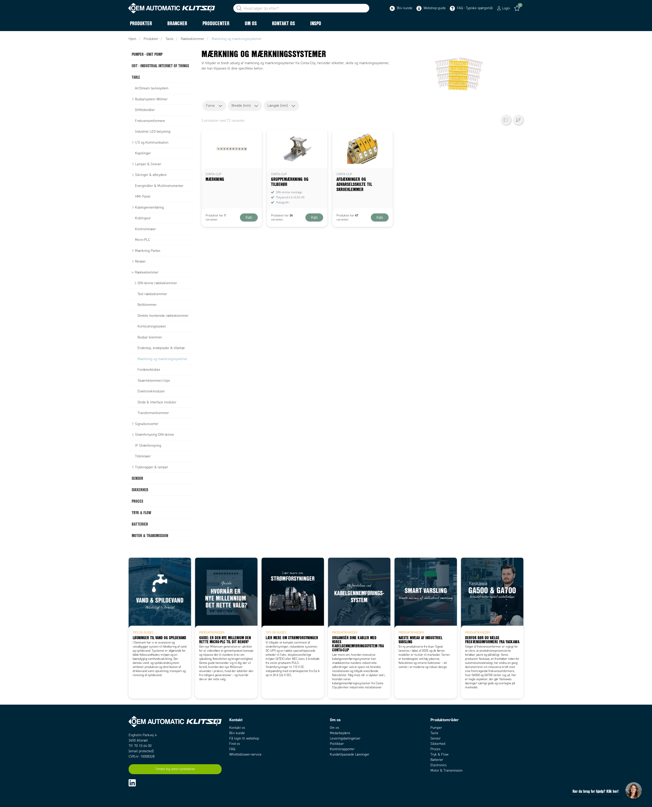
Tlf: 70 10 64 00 (140, 746)
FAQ (232, 749)
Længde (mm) (277, 105)
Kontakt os (237, 728)
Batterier (436, 760)
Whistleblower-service (245, 754)
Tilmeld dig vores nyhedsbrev (175, 769)
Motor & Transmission (446, 770)
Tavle (434, 733)
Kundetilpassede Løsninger (349, 754)
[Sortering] (518, 120)
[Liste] (506, 120)
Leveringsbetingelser (345, 738)
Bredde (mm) (241, 105)
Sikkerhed (437, 744)
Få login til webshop (244, 738)
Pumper (436, 728)
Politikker (337, 744)
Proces (435, 749)
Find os (234, 744)
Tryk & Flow (439, 754)
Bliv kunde (404, 8)
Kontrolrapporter (342, 749)
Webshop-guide (434, 8)
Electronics (438, 765)
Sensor (435, 738)
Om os (334, 728)
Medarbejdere (340, 733)
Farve (210, 105)
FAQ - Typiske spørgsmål (474, 8)
